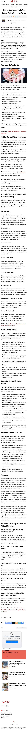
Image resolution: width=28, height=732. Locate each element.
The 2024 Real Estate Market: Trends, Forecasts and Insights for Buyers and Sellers (13, 609)
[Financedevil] (14, 1)
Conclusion (19, 46)
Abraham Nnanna (10, 20)
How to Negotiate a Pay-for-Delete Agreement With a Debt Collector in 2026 (17, 685)
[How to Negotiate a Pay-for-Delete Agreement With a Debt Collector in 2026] (5, 687)
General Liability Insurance (10, 653)
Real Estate (14, 7)
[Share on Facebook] (10, 17)
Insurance (6, 650)
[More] (20, 17)
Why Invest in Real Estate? (6, 42)
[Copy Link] (16, 17)
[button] (2, 1)
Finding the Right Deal (8, 45)
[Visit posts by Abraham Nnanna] (3, 21)
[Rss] (8, 706)
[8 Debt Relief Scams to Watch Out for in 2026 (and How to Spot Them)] (5, 676)
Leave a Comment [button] (22, 627)
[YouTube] (7, 706)
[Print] (18, 17)
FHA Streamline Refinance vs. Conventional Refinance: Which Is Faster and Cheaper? (17, 663)
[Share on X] (12, 17)
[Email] (14, 17)
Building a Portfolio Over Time (10, 46)
